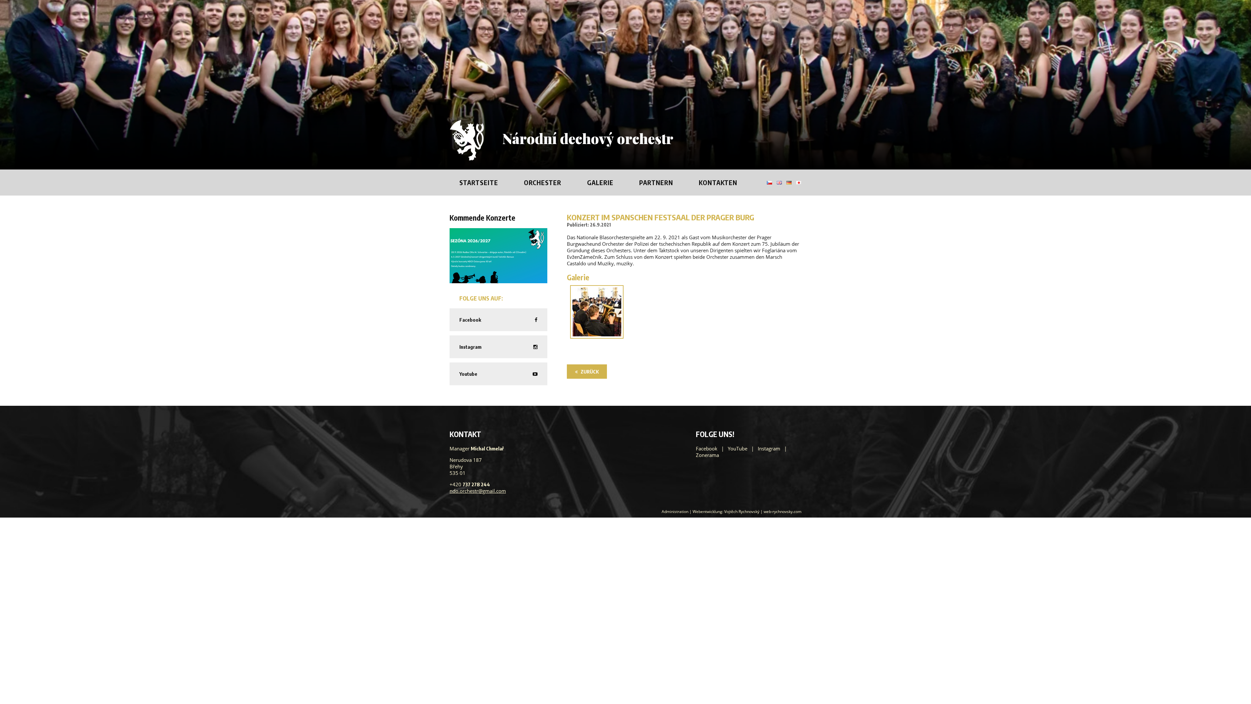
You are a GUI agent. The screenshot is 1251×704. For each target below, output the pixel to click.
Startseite (478, 182)
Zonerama (707, 455)
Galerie (600, 182)
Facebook (706, 448)
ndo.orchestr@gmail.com (478, 491)
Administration (675, 511)
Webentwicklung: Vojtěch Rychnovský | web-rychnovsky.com (747, 511)
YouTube (737, 448)
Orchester (542, 182)
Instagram (769, 448)
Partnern (656, 182)
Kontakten (718, 182)
